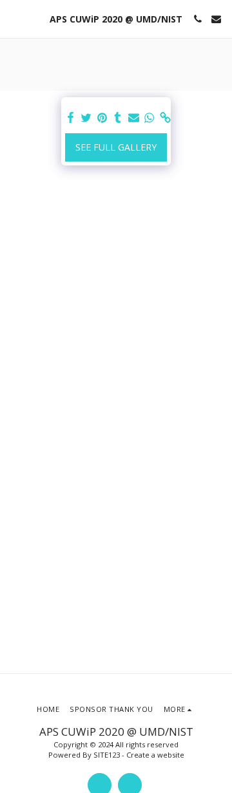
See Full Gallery (116, 147)
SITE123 (106, 755)
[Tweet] (86, 118)
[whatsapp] (149, 118)
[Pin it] (102, 118)
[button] (14, 18)
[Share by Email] (134, 118)
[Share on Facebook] (71, 118)
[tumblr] (118, 118)
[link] (165, 118)
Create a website (155, 755)
